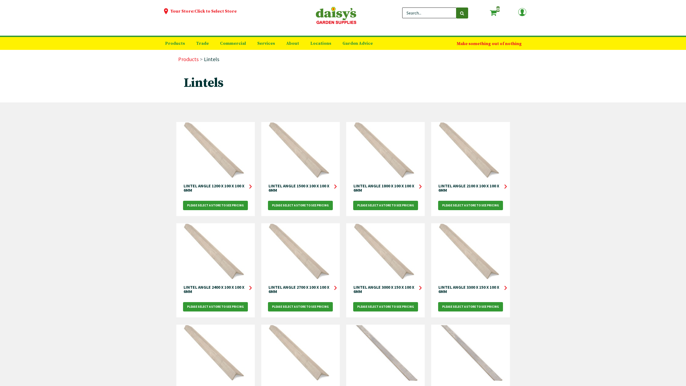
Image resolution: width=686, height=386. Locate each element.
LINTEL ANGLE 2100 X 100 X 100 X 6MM (468, 188)
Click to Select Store (216, 11)
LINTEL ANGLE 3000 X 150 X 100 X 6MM (383, 289)
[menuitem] (175, 43)
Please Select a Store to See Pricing (215, 205)
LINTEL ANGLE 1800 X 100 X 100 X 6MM (383, 188)
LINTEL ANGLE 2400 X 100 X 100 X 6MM (214, 289)
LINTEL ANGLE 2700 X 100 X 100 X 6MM (299, 289)
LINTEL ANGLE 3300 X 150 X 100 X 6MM (468, 289)
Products (188, 59)
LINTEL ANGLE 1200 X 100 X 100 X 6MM (214, 188)
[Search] (462, 13)
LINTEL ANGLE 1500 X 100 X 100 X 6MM (299, 188)
